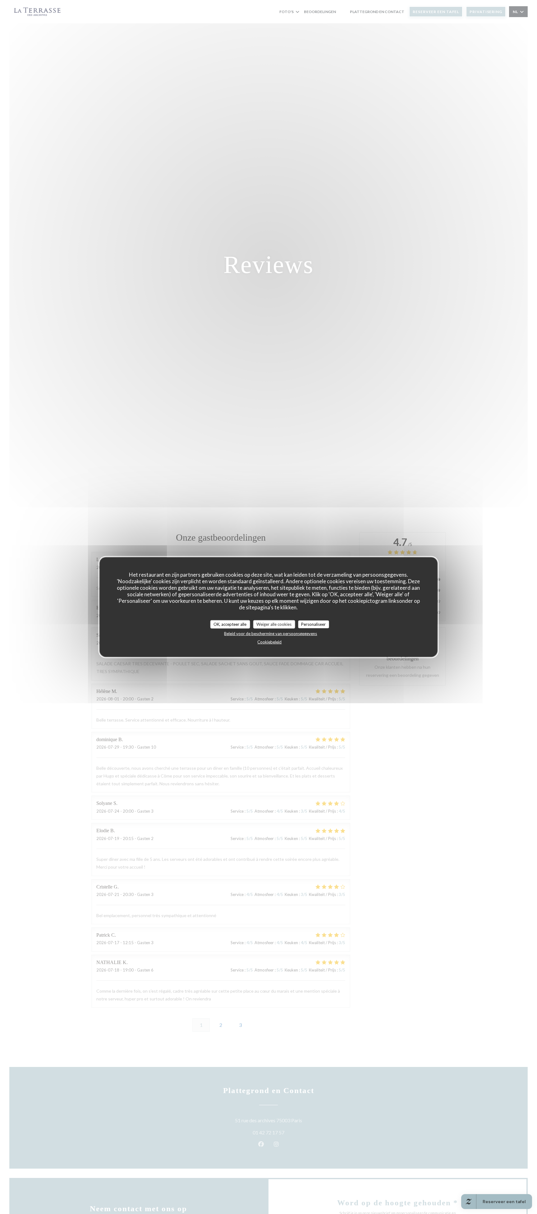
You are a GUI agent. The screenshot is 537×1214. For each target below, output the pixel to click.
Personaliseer (313, 623)
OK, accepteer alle (229, 623)
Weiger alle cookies (273, 623)
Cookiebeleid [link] (269, 641)
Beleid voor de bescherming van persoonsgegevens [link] (270, 633)
